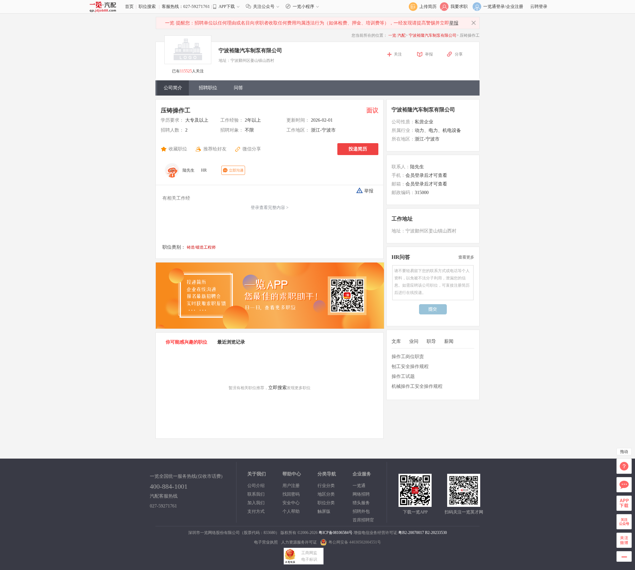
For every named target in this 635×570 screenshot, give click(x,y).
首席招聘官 (363, 519)
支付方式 (256, 511)
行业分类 (326, 485)
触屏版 (324, 511)
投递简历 (358, 148)
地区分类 (326, 494)
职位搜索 (147, 6)
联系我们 (256, 494)
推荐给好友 (215, 148)
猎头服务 (361, 502)
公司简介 (173, 87)
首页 (129, 6)
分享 (459, 54)
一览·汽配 (396, 35)
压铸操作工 (175, 110)
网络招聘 (361, 494)
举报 (453, 22)
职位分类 (326, 502)
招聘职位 (208, 87)
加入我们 (256, 502)
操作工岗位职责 (408, 356)
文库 (396, 341)
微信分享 (251, 148)
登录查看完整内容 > (269, 207)
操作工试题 (403, 376)
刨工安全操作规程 (410, 366)
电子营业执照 (266, 542)
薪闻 (448, 341)
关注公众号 (264, 6)
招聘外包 (361, 511)
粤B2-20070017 (411, 532)
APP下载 (227, 6)
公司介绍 (256, 485)
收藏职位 (178, 148)
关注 (398, 54)
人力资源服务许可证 (299, 542)
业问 (413, 341)
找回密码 (291, 494)
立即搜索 (277, 387)
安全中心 (291, 502)
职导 (431, 341)
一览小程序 (303, 6)
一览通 (359, 485)
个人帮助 (291, 511)
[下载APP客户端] (415, 503)
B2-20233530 (436, 532)
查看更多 (466, 257)
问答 (238, 87)
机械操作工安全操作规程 (417, 386)
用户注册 (291, 485)
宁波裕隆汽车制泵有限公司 (432, 35)
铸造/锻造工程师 (201, 247)
